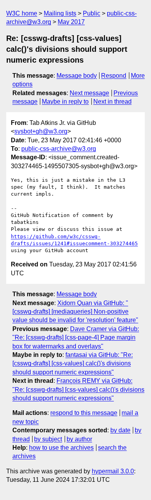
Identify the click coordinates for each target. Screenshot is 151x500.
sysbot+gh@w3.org (40, 131)
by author (79, 439)
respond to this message (83, 413)
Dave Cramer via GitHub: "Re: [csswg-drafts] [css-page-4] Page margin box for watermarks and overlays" (75, 338)
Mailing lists (60, 13)
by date (120, 430)
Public (91, 13)
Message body (77, 75)
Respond (113, 75)
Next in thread (112, 101)
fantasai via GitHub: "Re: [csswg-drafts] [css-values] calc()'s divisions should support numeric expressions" (72, 363)
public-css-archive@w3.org (58, 148)
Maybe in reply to (65, 101)
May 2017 (71, 22)
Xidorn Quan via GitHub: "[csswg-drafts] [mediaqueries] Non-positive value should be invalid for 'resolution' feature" (75, 312)
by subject (48, 439)
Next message (89, 93)
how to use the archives (61, 447)
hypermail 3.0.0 (113, 471)
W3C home (21, 13)
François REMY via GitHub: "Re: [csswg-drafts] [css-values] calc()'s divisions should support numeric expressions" (78, 389)
